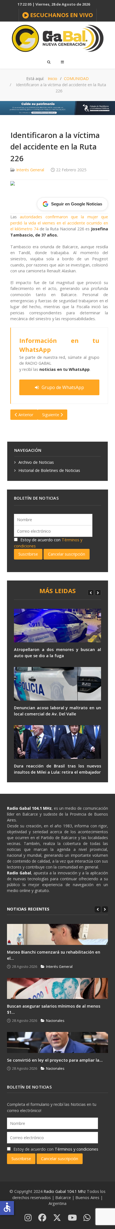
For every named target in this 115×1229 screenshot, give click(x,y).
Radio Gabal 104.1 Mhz (65, 1191)
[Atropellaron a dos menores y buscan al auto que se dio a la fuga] (57, 625)
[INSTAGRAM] (28, 1218)
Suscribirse (28, 554)
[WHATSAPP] (87, 1218)
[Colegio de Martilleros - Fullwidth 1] (57, 107)
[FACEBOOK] (42, 1218)
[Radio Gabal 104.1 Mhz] (57, 38)
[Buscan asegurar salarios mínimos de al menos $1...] (57, 988)
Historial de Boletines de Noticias (49, 470)
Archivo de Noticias (36, 462)
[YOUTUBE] (72, 1218)
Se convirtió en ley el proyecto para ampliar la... (55, 1060)
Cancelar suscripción (66, 554)
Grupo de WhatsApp (63, 387)
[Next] (98, 592)
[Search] (49, 62)
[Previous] (91, 592)
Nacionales (55, 1020)
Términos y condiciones (76, 1149)
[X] (57, 1218)
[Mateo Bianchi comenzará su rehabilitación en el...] (57, 934)
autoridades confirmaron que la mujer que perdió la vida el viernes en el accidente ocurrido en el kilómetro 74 (59, 222)
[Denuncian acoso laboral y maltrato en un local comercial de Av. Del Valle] (57, 684)
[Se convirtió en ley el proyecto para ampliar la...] (57, 1042)
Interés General (30, 169)
